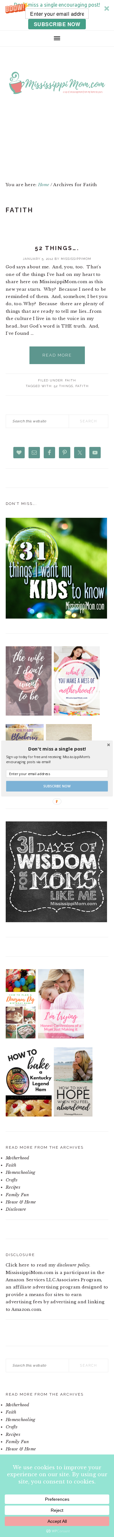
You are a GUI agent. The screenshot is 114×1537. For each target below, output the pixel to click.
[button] (57, 749)
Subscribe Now (57, 786)
